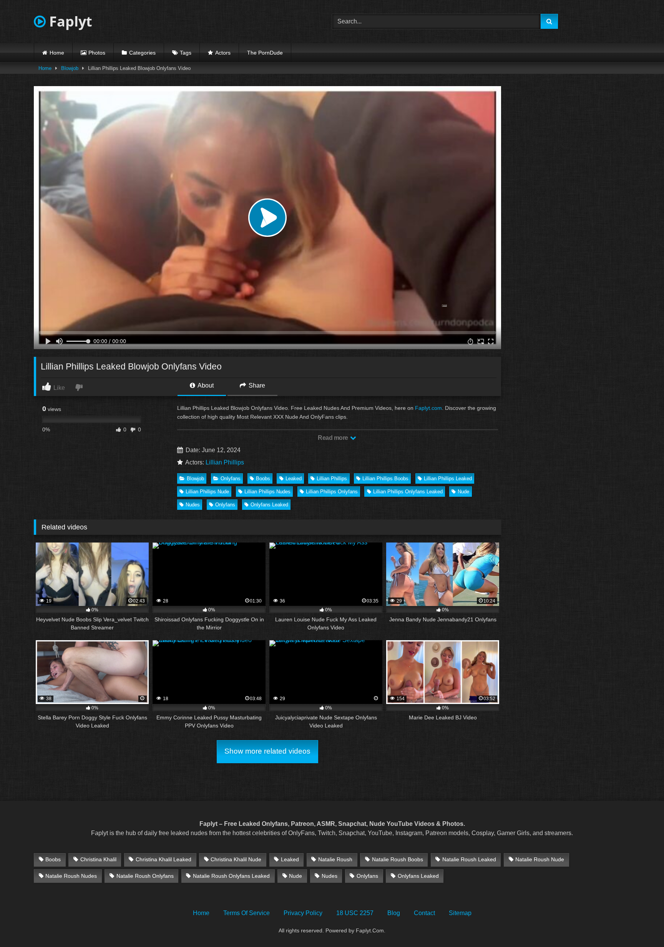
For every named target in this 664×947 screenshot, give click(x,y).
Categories (142, 53)
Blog (393, 913)
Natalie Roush (335, 859)
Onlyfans (231, 478)
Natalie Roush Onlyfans (145, 876)
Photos (96, 53)
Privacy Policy (303, 913)
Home (57, 53)
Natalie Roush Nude (539, 859)
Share (256, 385)
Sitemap (460, 913)
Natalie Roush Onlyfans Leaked (231, 876)
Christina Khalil (98, 859)
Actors (223, 53)
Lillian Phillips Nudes (267, 491)
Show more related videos (267, 751)
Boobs (263, 478)
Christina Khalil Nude (236, 859)
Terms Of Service (246, 913)
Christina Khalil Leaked (163, 859)
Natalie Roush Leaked (469, 859)
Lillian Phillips (225, 462)
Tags (185, 53)
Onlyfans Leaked (269, 505)
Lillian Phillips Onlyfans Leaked (408, 491)
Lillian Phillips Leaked (448, 478)
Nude (463, 491)
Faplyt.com (428, 408)
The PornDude (265, 53)
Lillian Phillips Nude (207, 491)
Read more (333, 437)
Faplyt (69, 21)
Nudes (193, 505)
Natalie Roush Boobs (397, 859)
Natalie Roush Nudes (71, 876)
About (205, 385)
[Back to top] (640, 924)
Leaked (294, 478)
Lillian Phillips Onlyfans (332, 491)
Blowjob (69, 68)
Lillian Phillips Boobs (385, 478)
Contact (424, 913)
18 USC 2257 (355, 913)
